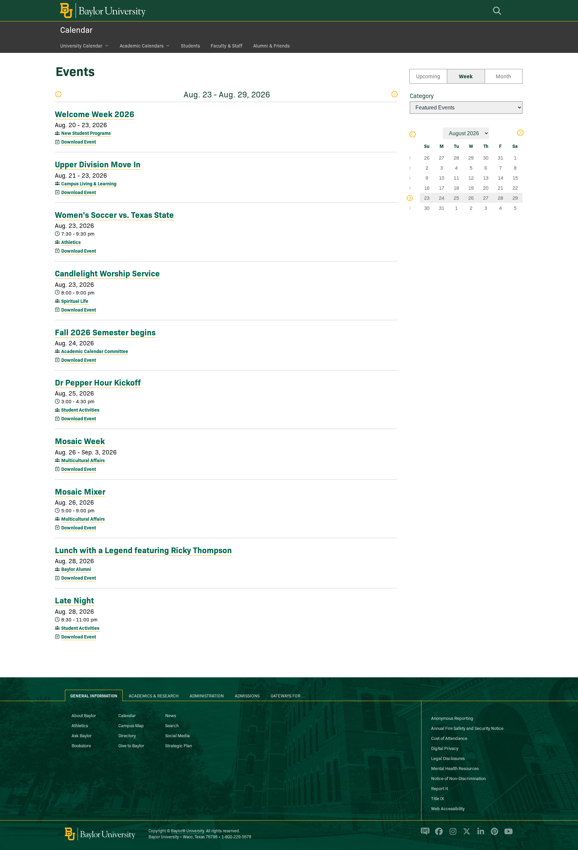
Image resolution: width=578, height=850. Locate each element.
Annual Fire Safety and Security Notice (467, 728)
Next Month (519, 133)
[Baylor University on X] (465, 834)
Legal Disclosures (448, 758)
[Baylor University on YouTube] (506, 834)
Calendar (76, 29)
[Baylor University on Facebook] (438, 834)
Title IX (437, 798)
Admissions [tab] (247, 695)
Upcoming (428, 76)
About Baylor (84, 715)
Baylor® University (187, 830)
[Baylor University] (102, 10)
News (170, 715)
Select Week (415, 158)
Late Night (74, 599)
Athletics (71, 242)
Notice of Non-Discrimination (458, 778)
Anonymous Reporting (452, 718)
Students (190, 45)
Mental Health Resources (455, 768)
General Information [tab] (93, 695)
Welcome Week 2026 (94, 113)
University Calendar (81, 45)
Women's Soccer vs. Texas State (114, 214)
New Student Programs (86, 133)
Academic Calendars (142, 45)
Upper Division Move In (97, 163)
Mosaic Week (80, 440)
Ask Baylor (82, 735)
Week (466, 76)
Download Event (78, 141)
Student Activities (80, 409)
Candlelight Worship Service (107, 272)
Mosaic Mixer (80, 491)
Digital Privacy (444, 748)
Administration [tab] (207, 695)
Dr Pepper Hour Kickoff (98, 382)
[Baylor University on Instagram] (452, 834)
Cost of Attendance (449, 738)
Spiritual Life (74, 301)
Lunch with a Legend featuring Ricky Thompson (143, 549)
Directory (127, 735)
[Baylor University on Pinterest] (493, 834)
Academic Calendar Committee (94, 351)
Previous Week (58, 94)
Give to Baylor (131, 745)
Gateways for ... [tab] (288, 695)
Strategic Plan (178, 745)
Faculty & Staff (227, 45)
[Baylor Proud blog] (424, 834)
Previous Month (412, 135)
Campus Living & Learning (88, 183)
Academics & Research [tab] (154, 695)
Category (422, 95)
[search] (498, 10)
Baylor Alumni (76, 569)
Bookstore (81, 745)
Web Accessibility (448, 808)
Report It (439, 788)
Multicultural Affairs (83, 460)
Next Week (394, 94)
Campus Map (131, 725)
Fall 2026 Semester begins (105, 331)
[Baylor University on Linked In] (479, 834)
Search (172, 725)
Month (503, 76)
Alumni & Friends (271, 45)
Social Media (177, 735)
